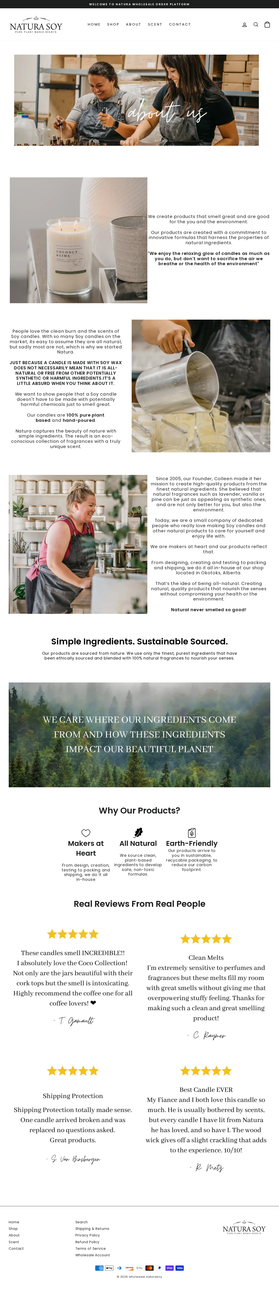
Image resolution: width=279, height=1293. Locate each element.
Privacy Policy (87, 1235)
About (133, 24)
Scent (155, 24)
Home (94, 24)
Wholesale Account (92, 1255)
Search (81, 1222)
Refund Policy (87, 1242)
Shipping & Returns (92, 1228)
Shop (113, 24)
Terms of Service (90, 1248)
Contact (180, 24)
